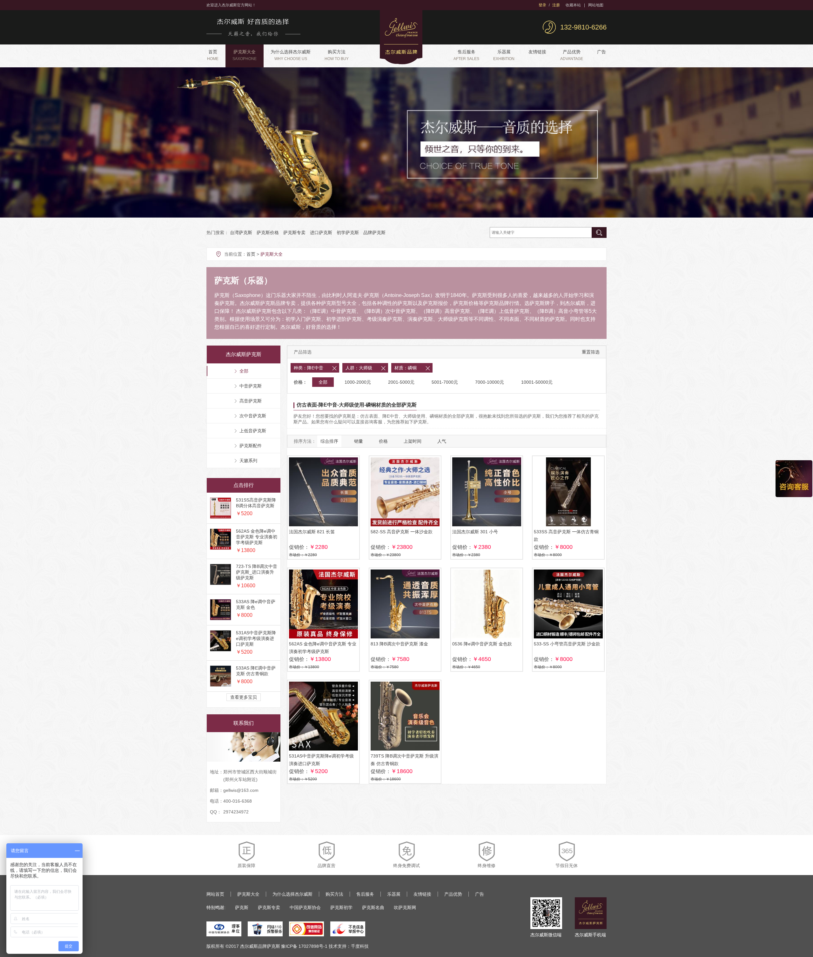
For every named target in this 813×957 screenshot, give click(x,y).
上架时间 (412, 441)
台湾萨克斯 (241, 232)
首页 (212, 55)
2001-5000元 (401, 382)
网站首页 (215, 894)
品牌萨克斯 (374, 232)
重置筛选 (591, 351)
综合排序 (329, 441)
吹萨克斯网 (405, 907)
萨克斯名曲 (373, 907)
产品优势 (571, 55)
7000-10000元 (489, 382)
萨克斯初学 (341, 907)
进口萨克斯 (321, 232)
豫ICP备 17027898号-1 (304, 946)
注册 (556, 5)
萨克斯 (241, 907)
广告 (601, 51)
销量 (358, 441)
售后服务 (466, 55)
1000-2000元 (358, 382)
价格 (383, 441)
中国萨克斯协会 (305, 907)
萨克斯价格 (268, 232)
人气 (441, 441)
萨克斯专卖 (294, 232)
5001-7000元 (445, 382)
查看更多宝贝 (243, 697)
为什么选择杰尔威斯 (291, 55)
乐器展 (503, 55)
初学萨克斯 (348, 232)
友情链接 (537, 51)
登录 (542, 5)
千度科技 (360, 946)
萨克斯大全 (244, 55)
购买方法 (337, 55)
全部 (323, 382)
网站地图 (595, 5)
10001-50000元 (537, 382)
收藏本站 (573, 5)
